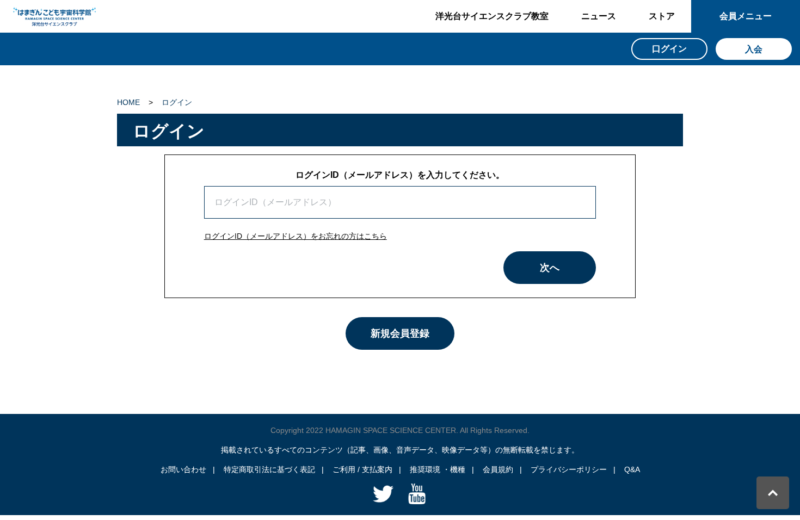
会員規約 (498, 469)
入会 (753, 49)
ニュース (598, 16)
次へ (549, 267)
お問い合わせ (183, 469)
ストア (662, 16)
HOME (128, 102)
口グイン (669, 48)
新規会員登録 (400, 333)
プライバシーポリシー (569, 469)
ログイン (177, 102)
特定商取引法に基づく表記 (269, 469)
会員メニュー (745, 16)
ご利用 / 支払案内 (362, 469)
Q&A (632, 469)
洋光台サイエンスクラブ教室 (492, 16)
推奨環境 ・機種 (437, 469)
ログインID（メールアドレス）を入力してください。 (400, 174)
